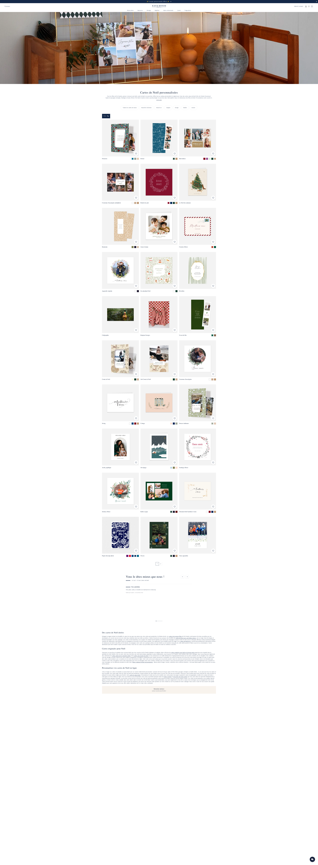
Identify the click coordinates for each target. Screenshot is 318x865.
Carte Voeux (110, 13)
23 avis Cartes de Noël (143, 580)
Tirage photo (188, 10)
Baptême (157, 10)
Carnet (179, 10)
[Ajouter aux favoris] (136, 153)
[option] (133, 159)
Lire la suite (159, 100)
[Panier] (311, 6)
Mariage (149, 10)
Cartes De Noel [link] (117, 13)
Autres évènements (168, 10)
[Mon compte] (305, 6)
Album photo (130, 10)
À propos (7, 6)
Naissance (140, 10)
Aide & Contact (298, 6)
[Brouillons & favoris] (308, 6)
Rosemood (104, 13)
